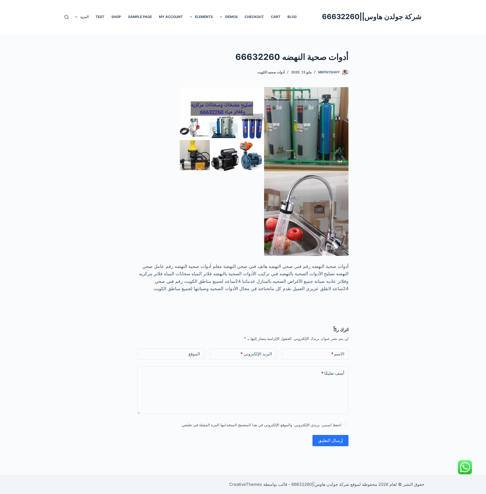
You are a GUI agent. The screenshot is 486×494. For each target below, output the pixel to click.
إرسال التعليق (330, 440)
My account (171, 17)
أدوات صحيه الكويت (271, 72)
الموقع (194, 354)
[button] (221, 16)
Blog (292, 17)
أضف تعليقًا (332, 373)
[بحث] (66, 17)
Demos (231, 17)
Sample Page (140, 17)
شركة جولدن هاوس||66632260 (372, 16)
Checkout (254, 17)
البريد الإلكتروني (256, 354)
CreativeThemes (245, 484)
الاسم (337, 354)
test (100, 17)
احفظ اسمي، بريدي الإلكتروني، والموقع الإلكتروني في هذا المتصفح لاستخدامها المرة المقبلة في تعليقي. (261, 425)
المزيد (84, 17)
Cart (275, 17)
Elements (204, 17)
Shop (116, 17)
